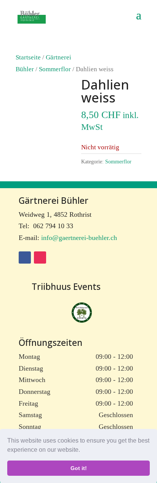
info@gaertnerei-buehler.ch (79, 238)
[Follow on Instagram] (40, 257)
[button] (83, 450)
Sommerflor (55, 69)
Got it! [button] (78, 468)
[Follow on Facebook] (25, 257)
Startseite (28, 57)
